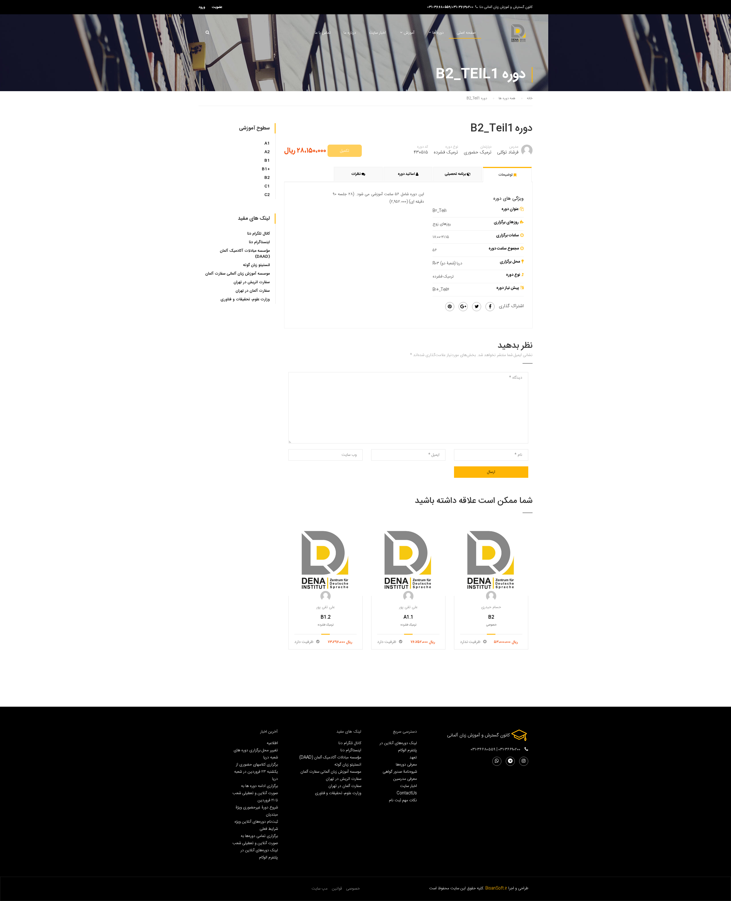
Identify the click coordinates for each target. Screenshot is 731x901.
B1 (267, 160)
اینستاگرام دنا (259, 242)
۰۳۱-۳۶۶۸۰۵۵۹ (439, 7)
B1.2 (326, 617)
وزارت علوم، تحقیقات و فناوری (245, 299)
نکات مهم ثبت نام (403, 800)
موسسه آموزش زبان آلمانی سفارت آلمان (237, 274)
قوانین (337, 889)
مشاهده (325, 560)
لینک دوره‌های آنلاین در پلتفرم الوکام (398, 747)
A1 (267, 143)
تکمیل (344, 150)
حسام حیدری (491, 607)
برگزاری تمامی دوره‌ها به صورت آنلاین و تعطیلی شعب (255, 839)
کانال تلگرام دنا (258, 234)
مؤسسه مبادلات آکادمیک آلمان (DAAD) (245, 253)
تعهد (413, 757)
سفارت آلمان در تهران (253, 291)
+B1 (266, 169)
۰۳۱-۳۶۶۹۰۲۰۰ (462, 7)
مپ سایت (320, 889)
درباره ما (350, 32)
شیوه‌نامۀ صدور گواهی (400, 771)
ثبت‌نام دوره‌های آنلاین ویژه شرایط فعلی (256, 825)
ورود (201, 7)
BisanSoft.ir (496, 888)
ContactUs (407, 793)
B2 (491, 617)
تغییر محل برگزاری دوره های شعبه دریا (256, 754)
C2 (267, 195)
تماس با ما (323, 32)
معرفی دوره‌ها (406, 764)
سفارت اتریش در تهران (252, 282)
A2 (267, 152)
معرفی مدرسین (405, 779)
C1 (267, 186)
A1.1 (408, 617)
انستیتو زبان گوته (256, 265)
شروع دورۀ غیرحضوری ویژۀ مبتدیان (257, 811)
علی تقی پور (325, 607)
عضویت (217, 7)
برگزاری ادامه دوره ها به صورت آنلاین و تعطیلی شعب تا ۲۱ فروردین (255, 793)
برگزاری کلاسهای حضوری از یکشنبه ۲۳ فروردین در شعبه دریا (256, 771)
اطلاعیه (272, 743)
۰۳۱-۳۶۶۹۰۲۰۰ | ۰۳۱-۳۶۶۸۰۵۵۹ (495, 749)
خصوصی (353, 889)
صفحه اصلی (466, 32)
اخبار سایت (377, 32)
